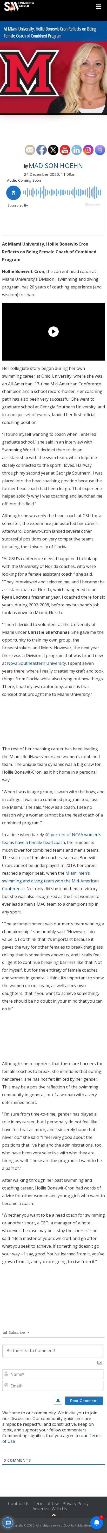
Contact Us (18, 1503)
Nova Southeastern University (36, 663)
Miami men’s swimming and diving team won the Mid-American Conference (50, 880)
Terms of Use (46, 1503)
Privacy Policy (76, 1503)
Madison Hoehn (56, 165)
